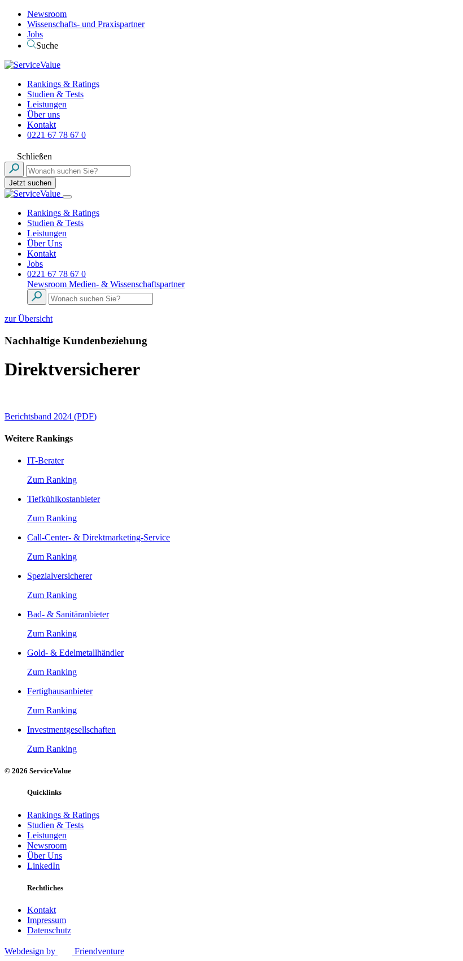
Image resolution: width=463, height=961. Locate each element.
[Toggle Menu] (67, 196)
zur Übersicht (29, 318)
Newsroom (47, 14)
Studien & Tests (55, 94)
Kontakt (41, 124)
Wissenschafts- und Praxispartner (86, 24)
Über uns (43, 114)
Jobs (35, 34)
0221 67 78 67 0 (56, 135)
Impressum (46, 920)
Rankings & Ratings (63, 84)
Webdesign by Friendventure (64, 951)
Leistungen (47, 104)
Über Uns (44, 243)
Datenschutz (49, 930)
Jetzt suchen (30, 183)
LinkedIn (43, 866)
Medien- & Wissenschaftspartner (127, 284)
